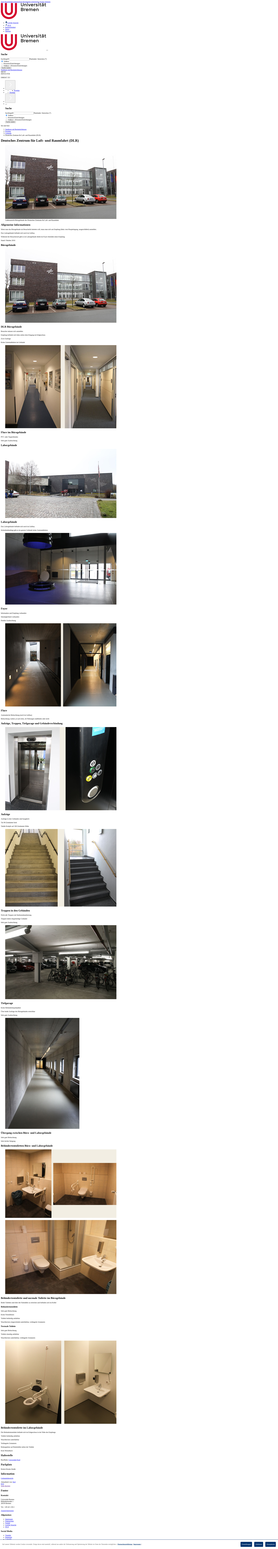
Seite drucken (5, 1486)
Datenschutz (9, 1521)
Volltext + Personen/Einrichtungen (15, 66)
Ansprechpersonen (7, 1511)
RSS (2, 1484)
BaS (14, 1482)
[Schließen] (6, 104)
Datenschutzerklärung (125, 1544)
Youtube (8, 1535)
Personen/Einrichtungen (11, 63)
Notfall (7, 1523)
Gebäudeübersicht (7, 1478)
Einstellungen (246, 1544)
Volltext (6, 61)
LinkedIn (8, 1539)
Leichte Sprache (10, 1525)
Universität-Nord (14, 1460)
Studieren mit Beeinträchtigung (11, 70)
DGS (7, 1527)
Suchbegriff (5, 59)
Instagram (8, 1537)
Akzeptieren (270, 1544)
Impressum (9, 1519)
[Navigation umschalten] (47, 50)
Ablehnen (258, 1544)
